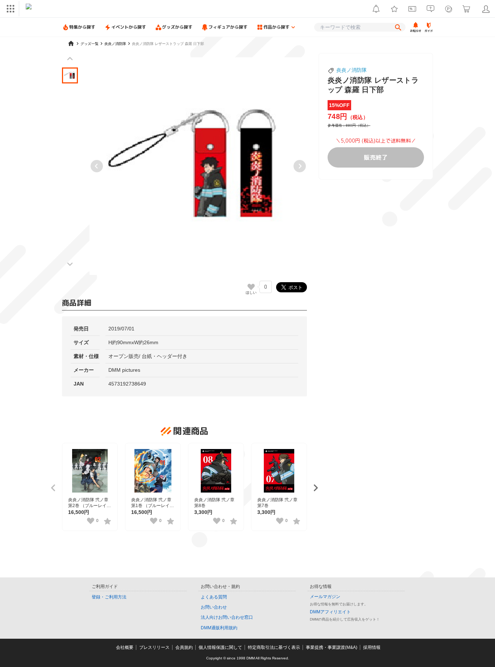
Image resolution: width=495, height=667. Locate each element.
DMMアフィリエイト (330, 611)
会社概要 (124, 647)
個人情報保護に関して (220, 647)
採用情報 (371, 647)
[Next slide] (299, 166)
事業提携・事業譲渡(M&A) (331, 647)
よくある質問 (214, 597)
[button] (70, 75)
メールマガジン (325, 596)
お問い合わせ (214, 607)
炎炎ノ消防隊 (351, 70)
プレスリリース (154, 647)
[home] (71, 43)
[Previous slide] (97, 166)
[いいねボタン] (251, 286)
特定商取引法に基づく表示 (274, 647)
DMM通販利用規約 (219, 627)
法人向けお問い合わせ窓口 (227, 617)
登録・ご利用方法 (109, 597)
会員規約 (184, 647)
